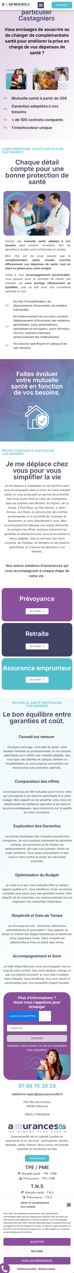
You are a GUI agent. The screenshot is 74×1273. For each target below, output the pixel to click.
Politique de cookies (26, 1268)
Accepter (37, 1241)
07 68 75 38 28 (37, 1086)
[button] (69, 1205)
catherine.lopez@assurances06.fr (37, 1094)
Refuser (37, 1251)
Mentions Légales (46, 1268)
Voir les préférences (37, 1260)
